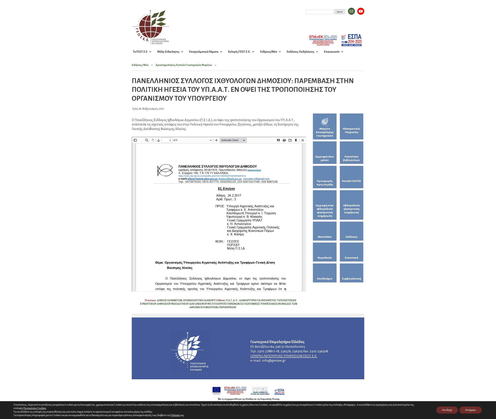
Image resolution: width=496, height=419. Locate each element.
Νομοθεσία (325, 257)
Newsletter (325, 236)
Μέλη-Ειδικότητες (168, 51)
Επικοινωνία (331, 51)
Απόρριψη (470, 410)
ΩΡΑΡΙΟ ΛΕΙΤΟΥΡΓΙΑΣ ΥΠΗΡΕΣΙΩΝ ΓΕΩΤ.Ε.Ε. (283, 356)
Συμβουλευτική (351, 278)
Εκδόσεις (351, 236)
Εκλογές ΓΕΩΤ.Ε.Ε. (239, 51)
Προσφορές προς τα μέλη (325, 183)
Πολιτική (175, 415)
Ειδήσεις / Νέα (140, 65)
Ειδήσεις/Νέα (268, 51)
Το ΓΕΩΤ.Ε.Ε (140, 51)
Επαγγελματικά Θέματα (203, 51)
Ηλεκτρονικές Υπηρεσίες (351, 130)
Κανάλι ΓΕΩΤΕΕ (351, 181)
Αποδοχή (447, 410)
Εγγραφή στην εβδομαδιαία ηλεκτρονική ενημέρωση (325, 210)
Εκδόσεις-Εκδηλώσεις (300, 51)
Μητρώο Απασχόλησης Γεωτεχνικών (325, 132)
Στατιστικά (351, 257)
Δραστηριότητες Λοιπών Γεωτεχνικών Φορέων (184, 65)
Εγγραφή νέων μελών (324, 158)
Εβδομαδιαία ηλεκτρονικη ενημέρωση (351, 209)
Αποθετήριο (324, 278)
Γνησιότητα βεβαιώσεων (351, 158)
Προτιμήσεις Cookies (34, 408)
